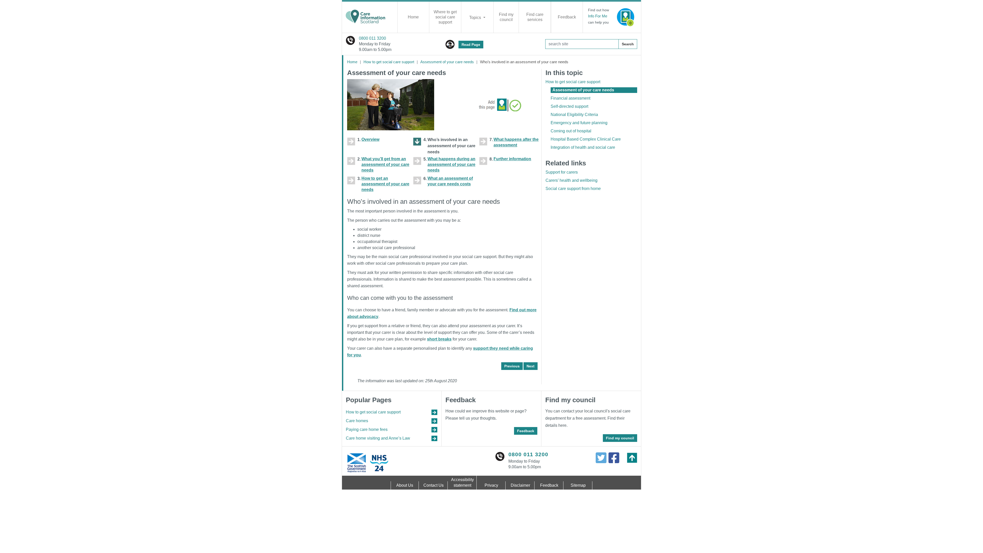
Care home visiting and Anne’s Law (378, 438)
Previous (512, 366)
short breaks (439, 339)
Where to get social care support (445, 17)
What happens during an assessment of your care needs (451, 164)
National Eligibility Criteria (574, 114)
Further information (512, 159)
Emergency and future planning (579, 123)
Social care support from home (573, 188)
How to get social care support (389, 62)
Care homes (357, 421)
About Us (404, 485)
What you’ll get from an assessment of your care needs (385, 164)
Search (628, 44)
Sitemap (578, 485)
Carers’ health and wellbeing (571, 180)
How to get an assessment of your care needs (385, 184)
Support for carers (562, 172)
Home (413, 17)
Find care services (534, 17)
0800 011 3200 (372, 38)
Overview (370, 139)
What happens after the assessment (516, 142)
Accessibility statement (462, 482)
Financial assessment (570, 98)
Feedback (567, 17)
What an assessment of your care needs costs (450, 181)
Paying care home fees (367, 429)
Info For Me (597, 16)
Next (531, 366)
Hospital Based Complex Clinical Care (586, 139)
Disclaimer (520, 485)
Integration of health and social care (583, 147)
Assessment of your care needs (447, 62)
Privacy (491, 485)
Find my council (506, 17)
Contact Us (433, 485)
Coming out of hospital (571, 131)
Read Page (471, 44)
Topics (475, 17)
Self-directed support (569, 106)
